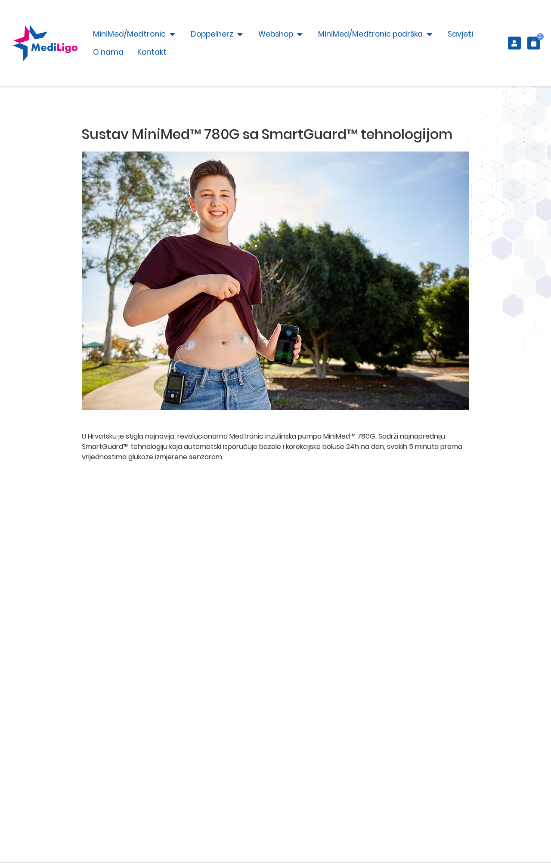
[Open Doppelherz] (240, 34)
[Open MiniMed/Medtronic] (172, 34)
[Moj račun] (514, 43)
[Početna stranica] (45, 43)
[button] (532, 43)
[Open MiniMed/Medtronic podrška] (429, 34)
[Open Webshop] (299, 34)
